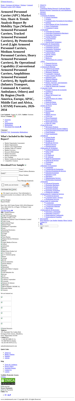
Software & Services (52, 160)
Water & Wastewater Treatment (55, 86)
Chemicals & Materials (48, 67)
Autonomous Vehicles (52, 51)
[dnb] (3, 377)
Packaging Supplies (52, 189)
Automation (49, 167)
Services (42, 7)
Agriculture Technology (53, 35)
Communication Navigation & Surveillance (59, 21)
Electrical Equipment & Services (56, 171)
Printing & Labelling (52, 192)
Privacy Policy (9, 366)
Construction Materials (53, 206)
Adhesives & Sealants (52, 68)
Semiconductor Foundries (54, 217)
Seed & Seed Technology (54, 42)
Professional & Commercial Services (52, 194)
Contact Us (43, 222)
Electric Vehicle (51, 54)
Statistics (60, 220)
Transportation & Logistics (54, 60)
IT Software (49, 157)
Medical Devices (51, 144)
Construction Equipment (53, 204)
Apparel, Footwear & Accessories (56, 90)
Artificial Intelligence (52, 150)
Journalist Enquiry (10, 368)
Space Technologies (52, 26)
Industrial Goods (51, 174)
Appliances (49, 91)
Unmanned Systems (52, 28)
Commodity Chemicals (53, 74)
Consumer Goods (46, 88)
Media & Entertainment (53, 158)
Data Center (49, 151)
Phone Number (24, 175)
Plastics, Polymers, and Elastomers (56, 83)
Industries (43, 14)
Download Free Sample (12, 127)
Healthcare (44, 136)
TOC (6, 121)
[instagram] (5, 395)
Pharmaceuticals (51, 146)
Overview (8, 120)
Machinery (49, 176)
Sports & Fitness (51, 102)
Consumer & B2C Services (54, 197)
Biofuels (48, 109)
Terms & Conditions (11, 364)
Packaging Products (52, 187)
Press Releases (44, 220)
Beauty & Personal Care (53, 95)
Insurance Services (51, 65)
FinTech (48, 153)
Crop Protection (51, 38)
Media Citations (9, 354)
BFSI (43, 61)
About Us (43, 5)
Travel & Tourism (51, 104)
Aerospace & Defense (48, 15)
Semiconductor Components (54, 215)
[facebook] (10, 395)
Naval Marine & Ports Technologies (57, 24)
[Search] (41, 228)
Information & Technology (49, 148)
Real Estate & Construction (49, 201)
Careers (7, 372)
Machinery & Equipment (49, 166)
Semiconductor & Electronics (50, 210)
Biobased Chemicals (52, 72)
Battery (48, 107)
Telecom (48, 164)
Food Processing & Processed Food (57, 130)
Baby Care (49, 93)
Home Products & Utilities (54, 98)
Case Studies (53, 220)
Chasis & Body (50, 52)
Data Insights (44, 219)
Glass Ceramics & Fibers (53, 75)
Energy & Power (46, 105)
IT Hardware (50, 155)
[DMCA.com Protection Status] (8, 384)
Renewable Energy (52, 121)
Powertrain (49, 56)
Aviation (48, 19)
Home (3, 5)
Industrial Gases (51, 77)
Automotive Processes (52, 45)
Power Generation (51, 120)
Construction (50, 203)
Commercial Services (52, 196)
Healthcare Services (52, 143)
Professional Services (52, 199)
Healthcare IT (50, 141)
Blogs (65, 220)
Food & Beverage (46, 125)
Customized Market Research (49, 8)
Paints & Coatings (51, 81)
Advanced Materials (52, 70)
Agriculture (44, 30)
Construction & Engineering (54, 169)
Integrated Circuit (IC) (53, 213)
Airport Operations (51, 17)
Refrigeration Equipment (53, 180)
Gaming (48, 97)
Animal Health (50, 137)
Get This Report (6, 210)
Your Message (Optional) (25, 181)
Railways (49, 58)
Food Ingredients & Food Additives (57, 128)
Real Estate (49, 208)
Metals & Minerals (51, 79)
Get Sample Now (7, 189)
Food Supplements (51, 134)
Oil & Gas (49, 116)
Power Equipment (51, 118)
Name (21, 169)
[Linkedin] (9, 395)
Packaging (44, 181)
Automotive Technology (53, 49)
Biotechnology (50, 139)
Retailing (48, 100)
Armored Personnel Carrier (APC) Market (17, 6)
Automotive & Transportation (50, 44)
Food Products (50, 132)
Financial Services (51, 63)
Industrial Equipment (52, 173)
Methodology (9, 125)
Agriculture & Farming (53, 31)
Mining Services (51, 114)
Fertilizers (49, 40)
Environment (50, 111)
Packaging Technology (53, 190)
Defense (48, 22)
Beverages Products (52, 127)
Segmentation (9, 123)
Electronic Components (53, 211)
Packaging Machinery (52, 185)
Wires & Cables (51, 123)
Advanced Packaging (52, 183)
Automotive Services (52, 47)
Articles (69, 220)
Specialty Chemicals (52, 84)
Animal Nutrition (51, 37)
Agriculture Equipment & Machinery (57, 33)
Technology (49, 162)
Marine (48, 113)
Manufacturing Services (53, 178)
